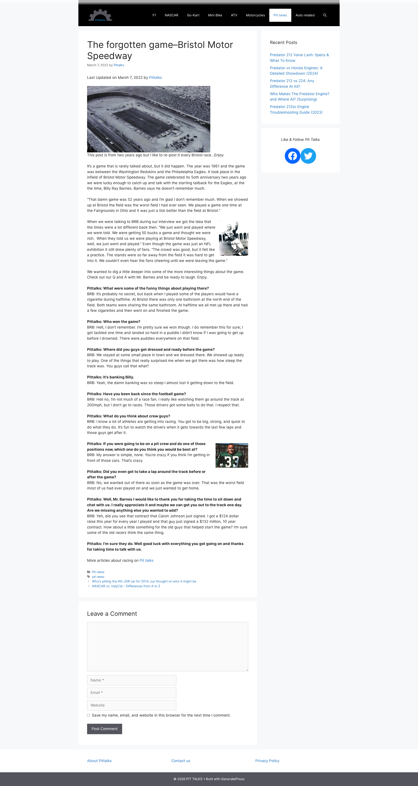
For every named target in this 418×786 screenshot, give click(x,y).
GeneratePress (232, 779)
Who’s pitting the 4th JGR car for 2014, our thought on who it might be (144, 581)
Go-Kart (193, 15)
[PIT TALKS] (100, 15)
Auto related (305, 15)
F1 (154, 15)
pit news (98, 577)
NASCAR (171, 15)
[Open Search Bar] (325, 15)
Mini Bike (215, 15)
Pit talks (145, 560)
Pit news (280, 15)
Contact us (180, 761)
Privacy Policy (267, 761)
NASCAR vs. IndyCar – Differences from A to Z (126, 586)
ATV (234, 15)
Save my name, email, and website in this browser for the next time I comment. (161, 715)
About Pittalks (99, 761)
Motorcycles (255, 15)
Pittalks (155, 77)
